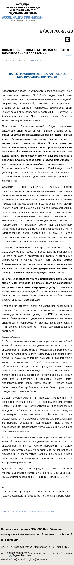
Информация (9, 539)
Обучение (55, 529)
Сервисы (49, 534)
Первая (6, 529)
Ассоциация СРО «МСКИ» (30, 529)
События (21, 60)
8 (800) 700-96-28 (56, 31)
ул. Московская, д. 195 (43, 547)
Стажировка (9, 534)
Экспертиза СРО (30, 534)
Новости (36, 60)
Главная (6, 60)
